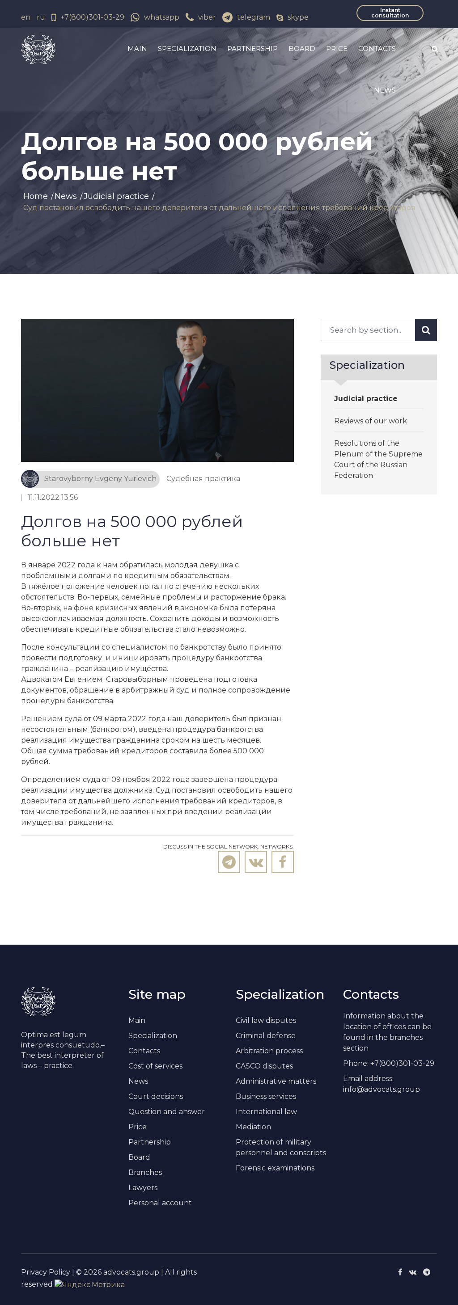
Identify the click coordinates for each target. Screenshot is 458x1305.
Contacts (377, 48)
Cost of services (155, 1066)
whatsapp (161, 17)
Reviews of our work (370, 421)
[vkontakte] (412, 1272)
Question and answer (166, 1111)
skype (298, 17)
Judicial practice (116, 196)
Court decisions (155, 1096)
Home (35, 196)
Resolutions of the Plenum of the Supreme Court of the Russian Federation (378, 459)
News (385, 90)
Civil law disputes (266, 1020)
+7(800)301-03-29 (92, 17)
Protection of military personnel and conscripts (281, 1147)
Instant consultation (390, 13)
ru (41, 17)
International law (266, 1111)
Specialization (187, 48)
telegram (253, 17)
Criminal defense (266, 1035)
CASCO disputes (264, 1066)
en (25, 17)
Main (137, 48)
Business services (266, 1096)
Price (337, 48)
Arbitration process (269, 1051)
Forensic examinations (275, 1168)
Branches (145, 1172)
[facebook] (400, 1272)
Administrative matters (276, 1081)
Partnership (252, 48)
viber (207, 17)
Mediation (253, 1127)
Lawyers (142, 1187)
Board (301, 48)
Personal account (160, 1203)
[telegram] (426, 1272)
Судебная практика (203, 478)
